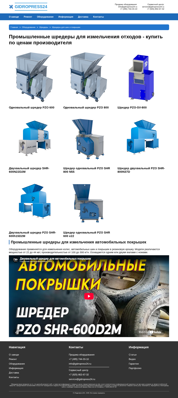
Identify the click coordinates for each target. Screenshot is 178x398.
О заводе (14, 17)
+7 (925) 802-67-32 (155, 9)
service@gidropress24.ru (153, 7)
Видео (132, 359)
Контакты (98, 17)
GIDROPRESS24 (31, 6)
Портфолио (135, 368)
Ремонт (28, 17)
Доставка (83, 17)
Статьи (133, 354)
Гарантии (134, 363)
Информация (65, 17)
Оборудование (45, 17)
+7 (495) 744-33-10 (128, 9)
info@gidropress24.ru (127, 7)
